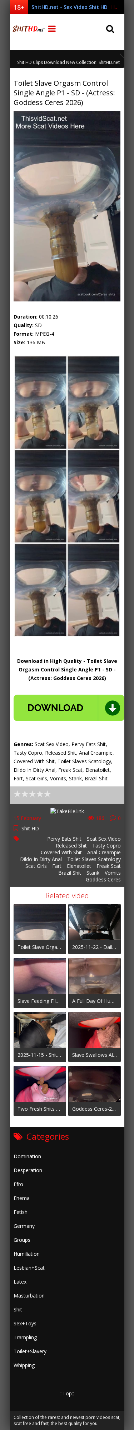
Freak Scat (108, 865)
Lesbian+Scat (29, 1267)
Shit (18, 1309)
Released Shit (71, 845)
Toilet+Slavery (30, 1351)
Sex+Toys (25, 1323)
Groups (22, 1239)
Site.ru (28, 28)
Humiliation (27, 1253)
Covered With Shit (61, 852)
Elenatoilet (79, 865)
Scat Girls (36, 865)
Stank (92, 872)
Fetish (21, 1212)
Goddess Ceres (103, 879)
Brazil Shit (69, 872)
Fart (56, 865)
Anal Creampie (104, 852)
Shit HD (30, 828)
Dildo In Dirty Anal (41, 859)
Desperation (28, 1170)
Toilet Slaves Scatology (94, 859)
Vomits (113, 872)
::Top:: (67, 1393)
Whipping (24, 1365)
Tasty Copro (106, 845)
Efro (18, 1184)
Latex (20, 1281)
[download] (69, 708)
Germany (24, 1225)
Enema (22, 1198)
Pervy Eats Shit (64, 838)
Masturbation (29, 1295)
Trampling (25, 1337)
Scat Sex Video (104, 838)
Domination (27, 1156)
